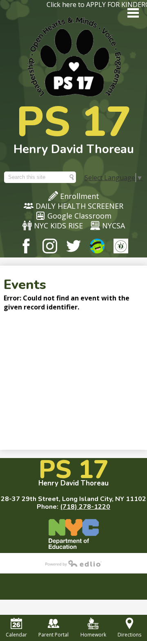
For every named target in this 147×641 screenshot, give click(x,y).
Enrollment (79, 196)
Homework (93, 634)
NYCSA (113, 225)
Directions (129, 634)
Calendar (16, 634)
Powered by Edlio (73, 563)
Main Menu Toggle (133, 13)
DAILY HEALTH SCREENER (79, 206)
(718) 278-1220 (85, 506)
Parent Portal (53, 634)
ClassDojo (97, 246)
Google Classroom (79, 216)
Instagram (49, 246)
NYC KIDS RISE (58, 225)
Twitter (73, 246)
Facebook (26, 246)
